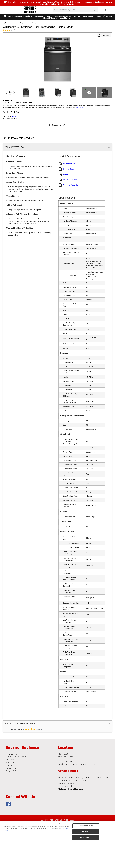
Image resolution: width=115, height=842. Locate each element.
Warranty (66, 174)
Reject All (85, 831)
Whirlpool (14, 116)
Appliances (6, 23)
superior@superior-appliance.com (80, 764)
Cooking (14, 23)
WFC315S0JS (12, 119)
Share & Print (106, 35)
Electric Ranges (32, 23)
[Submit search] (93, 10)
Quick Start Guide (70, 180)
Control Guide (68, 169)
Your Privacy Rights (86, 826)
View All (104, 93)
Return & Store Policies (17, 771)
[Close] (111, 831)
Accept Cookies (85, 837)
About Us (10, 762)
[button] (10, 9)
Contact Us (11, 765)
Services (10, 760)
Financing (11, 768)
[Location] (101, 9)
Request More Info (58, 125)
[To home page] (30, 9)
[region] (57, 831)
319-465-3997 (70, 761)
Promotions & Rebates (16, 757)
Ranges (22, 23)
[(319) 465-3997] (105, 9)
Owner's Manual (69, 164)
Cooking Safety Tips (71, 185)
